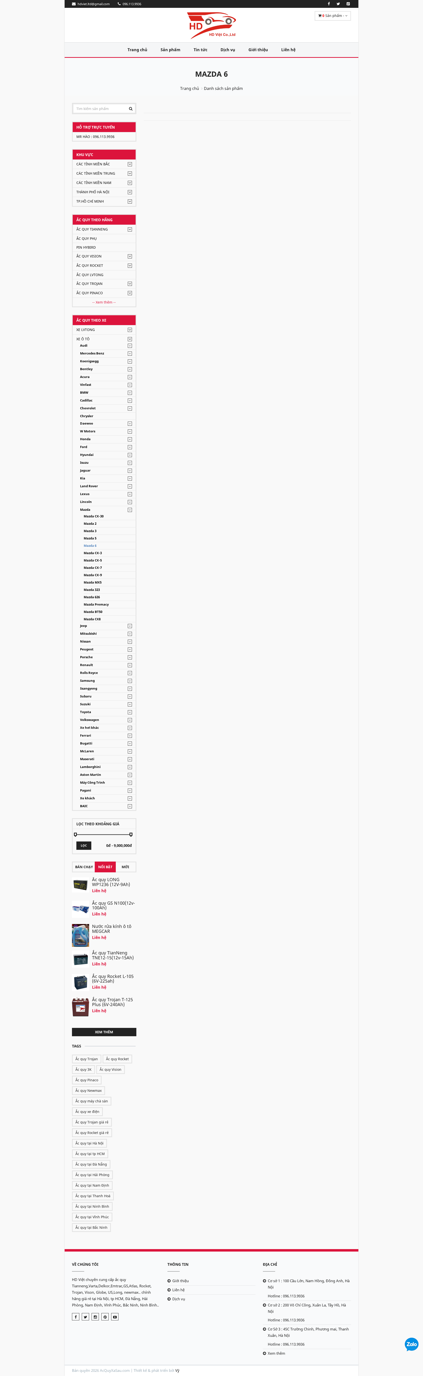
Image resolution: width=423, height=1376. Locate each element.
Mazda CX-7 (93, 568)
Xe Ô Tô (83, 339)
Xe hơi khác (89, 728)
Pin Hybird (86, 247)
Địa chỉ (270, 1264)
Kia (82, 478)
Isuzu (84, 462)
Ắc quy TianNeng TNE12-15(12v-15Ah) (113, 955)
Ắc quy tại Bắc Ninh (91, 1227)
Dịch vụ (228, 49)
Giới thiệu (258, 49)
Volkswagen (89, 720)
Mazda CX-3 (93, 553)
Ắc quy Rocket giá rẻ (92, 1132)
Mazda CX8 (92, 619)
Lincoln (86, 502)
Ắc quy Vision (89, 256)
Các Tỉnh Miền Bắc (93, 164)
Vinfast (85, 385)
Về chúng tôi (85, 1264)
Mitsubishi (88, 633)
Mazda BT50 (93, 612)
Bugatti (86, 743)
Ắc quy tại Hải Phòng (92, 1174)
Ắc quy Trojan (89, 283)
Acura (85, 377)
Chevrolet (88, 408)
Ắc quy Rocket (89, 265)
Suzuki (85, 704)
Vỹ (177, 1370)
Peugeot (87, 649)
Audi (83, 345)
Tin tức (200, 49)
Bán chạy (84, 867)
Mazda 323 (92, 590)
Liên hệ (288, 49)
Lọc (84, 845)
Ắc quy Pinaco (89, 293)
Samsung (87, 680)
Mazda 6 (211, 74)
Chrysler (86, 416)
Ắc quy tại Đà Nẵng (91, 1164)
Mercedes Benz (92, 353)
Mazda (85, 509)
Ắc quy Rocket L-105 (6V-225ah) (113, 978)
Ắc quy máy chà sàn (91, 1101)
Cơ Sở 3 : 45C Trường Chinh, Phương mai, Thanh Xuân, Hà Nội (308, 1332)
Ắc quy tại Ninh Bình (92, 1206)
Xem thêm (104, 1032)
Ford (83, 447)
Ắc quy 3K (83, 1069)
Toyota (85, 712)
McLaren (87, 751)
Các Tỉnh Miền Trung (95, 173)
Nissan (85, 641)
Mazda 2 (90, 523)
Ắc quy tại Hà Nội (89, 1143)
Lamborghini (90, 767)
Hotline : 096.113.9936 (286, 1295)
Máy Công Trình (92, 782)
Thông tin (177, 1264)
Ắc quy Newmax (88, 1090)
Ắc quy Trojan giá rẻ (91, 1122)
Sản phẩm (170, 49)
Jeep (83, 626)
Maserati (87, 759)
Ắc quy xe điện (87, 1111)
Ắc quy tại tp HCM (90, 1153)
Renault (86, 665)
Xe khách (87, 798)
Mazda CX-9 (93, 575)
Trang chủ (137, 49)
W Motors (87, 431)
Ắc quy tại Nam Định (92, 1185)
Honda (85, 439)
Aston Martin (90, 775)
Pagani (85, 790)
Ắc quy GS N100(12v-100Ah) (113, 905)
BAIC (84, 806)
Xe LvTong (85, 329)
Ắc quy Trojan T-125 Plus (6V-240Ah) (112, 1002)
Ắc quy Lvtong (89, 275)
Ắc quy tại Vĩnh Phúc (92, 1217)
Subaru (86, 696)
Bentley (86, 369)
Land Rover (89, 486)
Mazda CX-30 (94, 516)
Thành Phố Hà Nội (92, 192)
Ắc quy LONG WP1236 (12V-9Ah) (111, 882)
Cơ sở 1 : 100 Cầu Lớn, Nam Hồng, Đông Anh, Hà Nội (309, 1284)
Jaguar (85, 470)
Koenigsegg (89, 361)
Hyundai (87, 455)
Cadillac (86, 400)
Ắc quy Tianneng (92, 229)
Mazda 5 (90, 538)
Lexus (84, 494)
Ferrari (85, 735)
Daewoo (86, 423)
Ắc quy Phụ (86, 238)
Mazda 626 (92, 597)
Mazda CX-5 (93, 560)
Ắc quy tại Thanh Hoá (92, 1195)
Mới (125, 867)
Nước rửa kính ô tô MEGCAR (111, 928)
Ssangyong (88, 688)
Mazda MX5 (93, 582)
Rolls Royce (89, 673)
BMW (84, 392)
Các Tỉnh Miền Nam (93, 182)
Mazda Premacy (96, 604)
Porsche (86, 657)
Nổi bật (105, 867)
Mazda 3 (90, 531)
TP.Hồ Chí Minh (90, 201)
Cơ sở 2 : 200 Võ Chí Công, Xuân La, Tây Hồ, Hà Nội (307, 1308)
